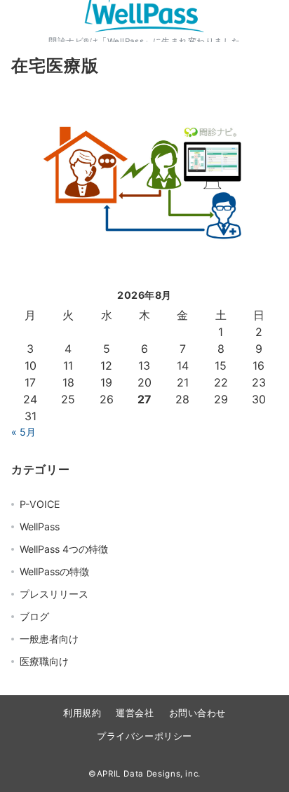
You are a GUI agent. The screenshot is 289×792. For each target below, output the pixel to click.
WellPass (40, 526)
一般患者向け (49, 639)
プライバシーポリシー (144, 736)
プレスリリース (54, 594)
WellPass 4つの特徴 (64, 549)
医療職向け (44, 661)
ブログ (34, 616)
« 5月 (23, 432)
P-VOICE (40, 504)
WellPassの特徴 (54, 571)
